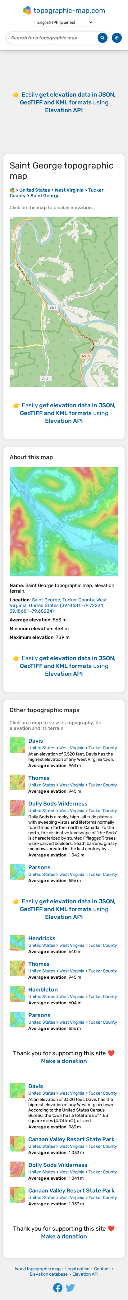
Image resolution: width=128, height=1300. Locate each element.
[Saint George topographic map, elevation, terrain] (64, 521)
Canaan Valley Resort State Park (71, 1139)
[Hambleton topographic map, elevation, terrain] (17, 996)
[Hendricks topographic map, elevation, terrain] (17, 944)
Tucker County (103, 747)
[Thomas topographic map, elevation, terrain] (17, 784)
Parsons (39, 867)
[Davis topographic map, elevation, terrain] (17, 752)
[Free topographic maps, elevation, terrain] (12, 190)
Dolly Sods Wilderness (58, 803)
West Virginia (72, 747)
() (58, 605)
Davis (35, 740)
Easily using (68, 102)
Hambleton (43, 989)
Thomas (39, 778)
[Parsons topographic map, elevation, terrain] (17, 873)
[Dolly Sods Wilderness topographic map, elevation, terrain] (17, 829)
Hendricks (42, 938)
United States (41, 747)
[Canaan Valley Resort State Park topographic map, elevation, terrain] (17, 1145)
